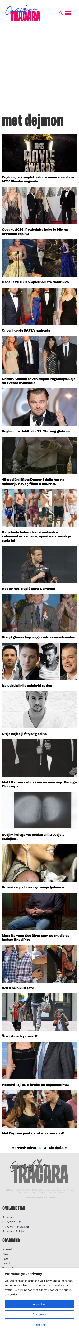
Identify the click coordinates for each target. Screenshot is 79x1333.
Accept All (39, 1304)
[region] (39, 1300)
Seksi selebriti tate (18, 988)
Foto (5, 1259)
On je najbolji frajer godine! (25, 734)
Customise (39, 1314)
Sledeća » (58, 1148)
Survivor (8, 1217)
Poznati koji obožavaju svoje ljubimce (33, 887)
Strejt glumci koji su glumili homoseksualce (38, 637)
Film (5, 1254)
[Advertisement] (39, 68)
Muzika (7, 1263)
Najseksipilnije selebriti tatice (27, 686)
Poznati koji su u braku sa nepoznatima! (35, 1085)
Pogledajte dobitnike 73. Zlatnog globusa (36, 431)
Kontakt (8, 1249)
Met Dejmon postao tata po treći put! (33, 1133)
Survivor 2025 (12, 1222)
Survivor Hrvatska (15, 1227)
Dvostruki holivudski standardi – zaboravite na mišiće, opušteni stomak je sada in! (36, 537)
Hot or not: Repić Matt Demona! (28, 589)
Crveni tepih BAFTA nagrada (26, 331)
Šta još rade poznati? (20, 1036)
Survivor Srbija (13, 1231)
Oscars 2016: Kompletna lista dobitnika (35, 282)
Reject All (39, 1324)
